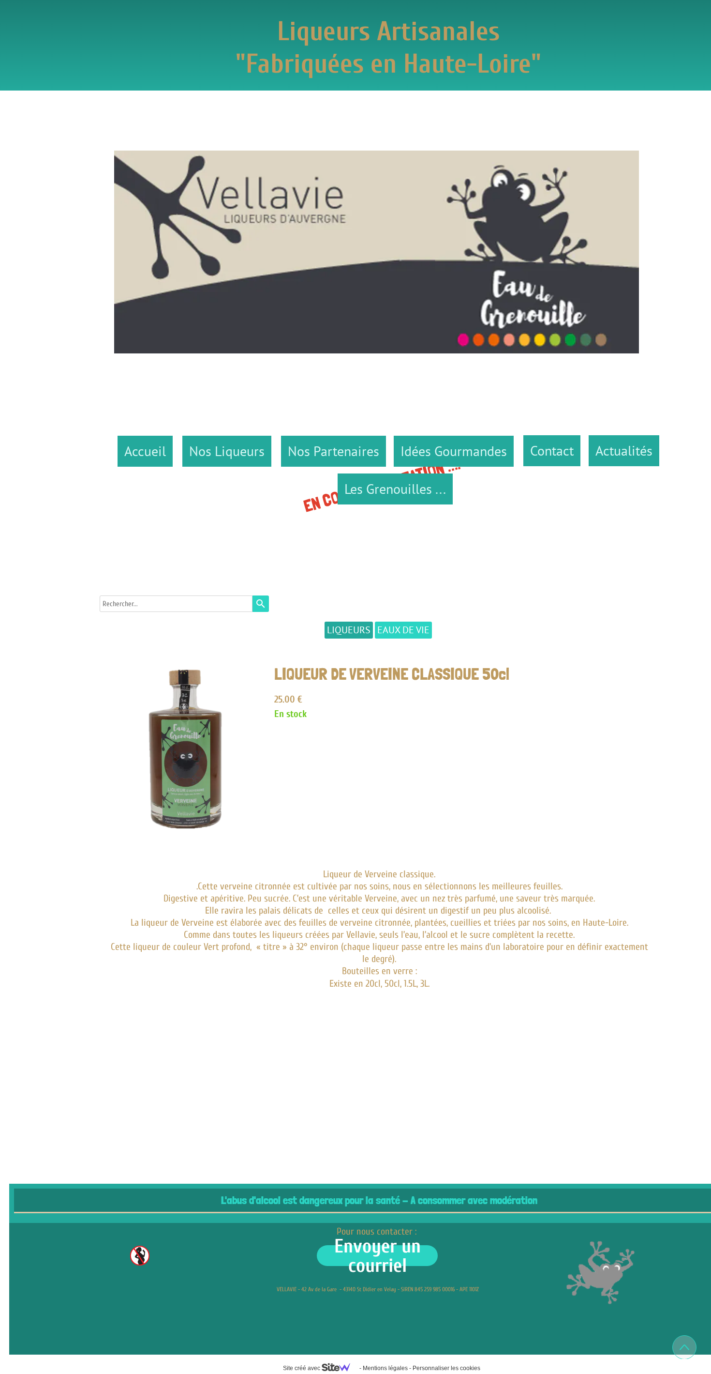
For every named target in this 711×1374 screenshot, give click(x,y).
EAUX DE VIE (403, 630)
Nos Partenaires (333, 451)
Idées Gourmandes (453, 451)
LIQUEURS (348, 630)
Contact (552, 450)
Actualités (623, 450)
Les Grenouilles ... (395, 489)
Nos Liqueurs (227, 451)
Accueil (145, 451)
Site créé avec (302, 1368)
